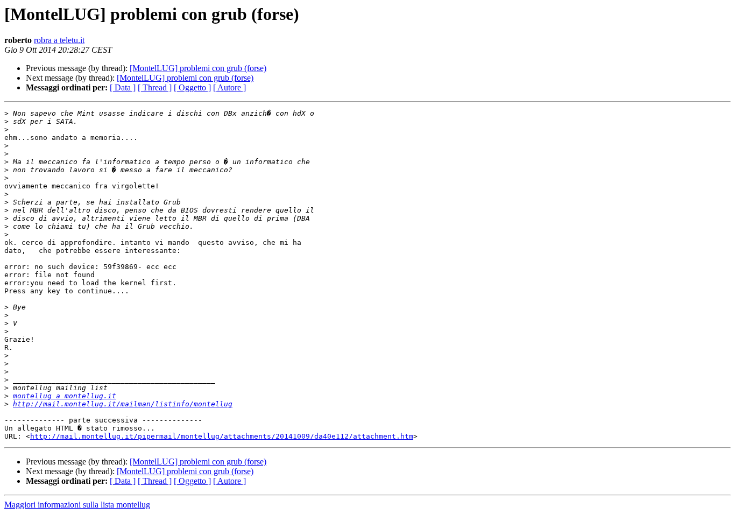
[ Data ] (123, 87)
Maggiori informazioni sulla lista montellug (77, 504)
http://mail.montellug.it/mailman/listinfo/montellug (122, 404)
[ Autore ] (229, 87)
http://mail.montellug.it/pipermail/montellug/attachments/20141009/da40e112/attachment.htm (221, 436)
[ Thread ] (155, 87)
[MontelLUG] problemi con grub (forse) (198, 68)
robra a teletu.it (59, 40)
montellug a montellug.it (64, 396)
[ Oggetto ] (192, 87)
